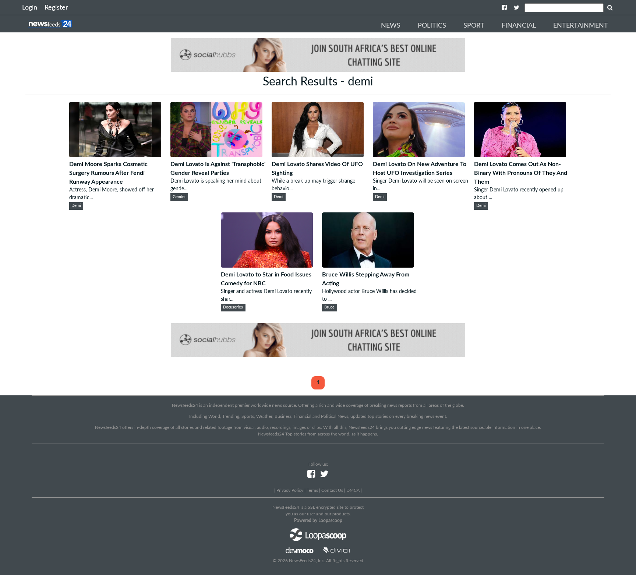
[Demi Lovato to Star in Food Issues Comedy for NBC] (267, 266)
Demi (76, 206)
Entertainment (580, 25)
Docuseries (233, 307)
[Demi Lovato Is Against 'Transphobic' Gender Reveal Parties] (216, 155)
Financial (519, 25)
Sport (473, 25)
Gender (179, 197)
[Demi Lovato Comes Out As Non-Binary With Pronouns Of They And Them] (520, 155)
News (390, 25)
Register (56, 7)
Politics (432, 25)
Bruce (329, 307)
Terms (312, 490)
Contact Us (332, 490)
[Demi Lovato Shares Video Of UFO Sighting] (318, 155)
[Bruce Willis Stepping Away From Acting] (368, 266)
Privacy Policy (289, 490)
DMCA (353, 490)
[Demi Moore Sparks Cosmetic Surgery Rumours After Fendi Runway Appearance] (115, 155)
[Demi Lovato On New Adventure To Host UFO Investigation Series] (419, 155)
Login (29, 7)
